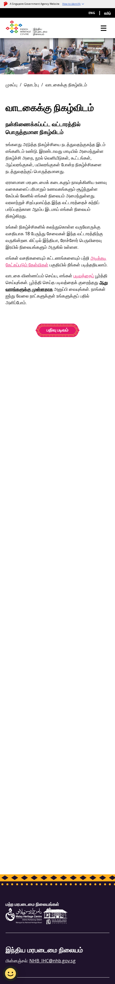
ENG (91, 13)
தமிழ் (107, 13)
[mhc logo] (24, 915)
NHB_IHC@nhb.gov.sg (52, 961)
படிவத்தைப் (83, 276)
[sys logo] (55, 915)
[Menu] (103, 28)
